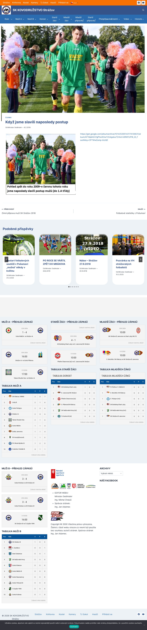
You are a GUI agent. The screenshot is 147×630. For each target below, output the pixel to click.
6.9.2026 (122, 351)
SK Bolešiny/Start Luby (68, 387)
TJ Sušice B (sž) (66, 416)
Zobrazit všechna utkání (37, 343)
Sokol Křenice (16, 565)
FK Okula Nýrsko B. (18, 443)
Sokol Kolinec (16, 594)
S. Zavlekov (16, 548)
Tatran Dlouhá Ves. (18, 420)
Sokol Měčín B (17, 571)
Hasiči (53, 2)
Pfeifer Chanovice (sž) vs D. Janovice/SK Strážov (73, 361)
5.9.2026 (24, 370)
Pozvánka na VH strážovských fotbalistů (125, 264)
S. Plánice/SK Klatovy (68, 404)
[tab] (68, 286)
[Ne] (144, 625)
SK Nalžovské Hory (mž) (118, 410)
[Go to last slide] (6, 259)
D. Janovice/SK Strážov (69, 393)
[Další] (140, 259)
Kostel (26, 2)
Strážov (6, 2)
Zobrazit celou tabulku (38, 455)
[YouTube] (143, 3)
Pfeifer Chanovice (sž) (68, 399)
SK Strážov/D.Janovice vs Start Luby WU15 (122, 336)
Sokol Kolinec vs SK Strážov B (24, 483)
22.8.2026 (24, 328)
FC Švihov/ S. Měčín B (117, 387)
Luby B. (14, 402)
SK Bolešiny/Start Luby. (118, 404)
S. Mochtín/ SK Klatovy (117, 393)
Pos (4, 391)
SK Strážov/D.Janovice (117, 416)
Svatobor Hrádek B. (18, 449)
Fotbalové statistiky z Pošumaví (130, 211)
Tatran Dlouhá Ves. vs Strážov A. (24, 378)
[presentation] (19, 244)
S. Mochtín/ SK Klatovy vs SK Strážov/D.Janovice (122, 359)
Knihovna (16, 2)
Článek (8, 117)
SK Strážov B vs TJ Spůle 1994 (24, 523)
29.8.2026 (73, 336)
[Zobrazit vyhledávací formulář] (143, 10)
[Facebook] (139, 3)
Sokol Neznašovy (18, 577)
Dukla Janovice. (17, 431)
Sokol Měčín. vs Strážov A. (24, 336)
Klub (9, 391)
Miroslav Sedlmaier (15, 127)
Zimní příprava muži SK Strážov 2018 (18, 211)
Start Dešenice (17, 554)
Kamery (34, 2)
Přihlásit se (63, 2)
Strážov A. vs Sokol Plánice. (24, 360)
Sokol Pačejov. (17, 408)
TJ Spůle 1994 (16, 589)
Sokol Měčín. (16, 426)
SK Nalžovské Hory (18, 559)
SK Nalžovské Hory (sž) (69, 410)
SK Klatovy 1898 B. (18, 396)
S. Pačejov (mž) (115, 399)
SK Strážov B (16, 542)
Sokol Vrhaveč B (17, 583)
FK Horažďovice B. (18, 437)
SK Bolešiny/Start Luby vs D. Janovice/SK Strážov (73, 344)
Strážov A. (15, 414)
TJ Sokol (44, 2)
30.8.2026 (24, 352)
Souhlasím (74, 626)
